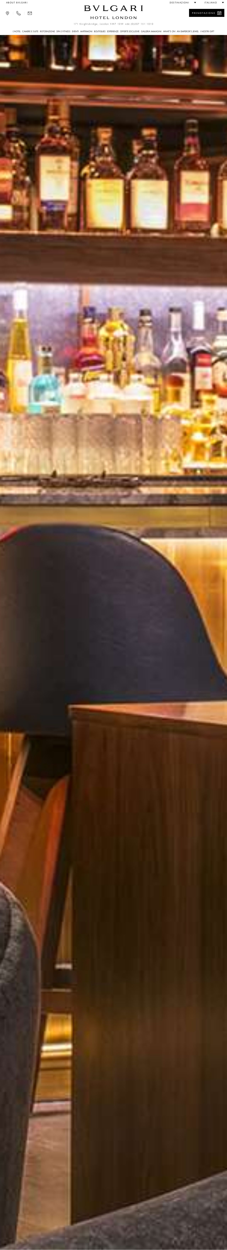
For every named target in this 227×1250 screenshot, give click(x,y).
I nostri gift (207, 31)
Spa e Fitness (63, 31)
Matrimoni (86, 31)
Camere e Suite (30, 31)
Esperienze (112, 31)
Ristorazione (47, 31)
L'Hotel (17, 31)
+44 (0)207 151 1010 (139, 24)
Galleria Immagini (151, 31)
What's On (169, 31)
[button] (181, 2)
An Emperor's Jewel (188, 31)
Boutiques (100, 31)
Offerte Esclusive (129, 31)
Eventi (75, 31)
